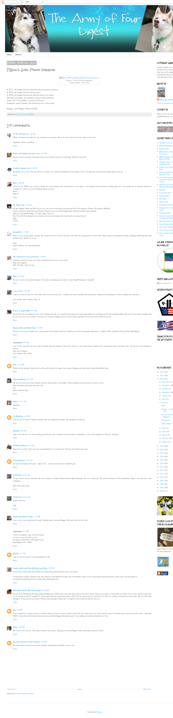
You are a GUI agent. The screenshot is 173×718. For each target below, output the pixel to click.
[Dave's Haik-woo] (164, 283)
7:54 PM (19, 610)
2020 (162, 379)
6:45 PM (23, 431)
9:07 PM (26, 342)
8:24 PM (39, 328)
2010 (162, 477)
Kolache (162, 190)
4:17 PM (26, 531)
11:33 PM (20, 364)
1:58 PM (21, 627)
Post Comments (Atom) (25, 693)
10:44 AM (26, 497)
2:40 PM (21, 183)
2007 (162, 487)
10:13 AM (22, 401)
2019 (162, 446)
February (165, 438)
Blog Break (165, 420)
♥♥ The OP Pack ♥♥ (20, 134)
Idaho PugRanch (19, 379)
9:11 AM (31, 445)
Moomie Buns (164, 196)
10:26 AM (26, 475)
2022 (162, 372)
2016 (162, 456)
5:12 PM (22, 553)
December (166, 382)
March (164, 435)
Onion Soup (163, 202)
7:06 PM (51, 568)
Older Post (147, 689)
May (164, 428)
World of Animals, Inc (21, 168)
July (163, 399)
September (166, 392)
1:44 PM (44, 153)
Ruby (15, 183)
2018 (162, 449)
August (165, 395)
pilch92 (15, 553)
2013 (162, 467)
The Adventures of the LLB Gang (26, 256)
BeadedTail (17, 232)
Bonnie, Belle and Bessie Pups (24, 327)
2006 (162, 491)
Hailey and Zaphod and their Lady (26, 153)
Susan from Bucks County (23, 516)
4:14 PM (21, 276)
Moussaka (162, 198)
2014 (162, 463)
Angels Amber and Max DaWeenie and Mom (30, 568)
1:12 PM (37, 516)
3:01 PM (28, 205)
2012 (162, 470)
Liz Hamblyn (18, 416)
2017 (162, 453)
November (166, 385)
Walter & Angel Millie (21, 310)
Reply (15, 146)
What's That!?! (166, 423)
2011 (162, 473)
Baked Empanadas (165, 145)
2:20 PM (34, 168)
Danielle (16, 430)
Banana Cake (164, 148)
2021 (162, 375)
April (164, 431)
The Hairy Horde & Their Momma (26, 641)
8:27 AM (30, 379)
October (165, 388)
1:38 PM (32, 134)
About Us (18, 54)
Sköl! (163, 405)
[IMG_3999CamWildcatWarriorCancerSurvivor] (79, 77)
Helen (15, 627)
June (164, 402)
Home (9, 54)
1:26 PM (44, 642)
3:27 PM (25, 232)
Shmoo (15, 401)
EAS (14, 364)
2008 (162, 484)
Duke (15, 276)
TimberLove (17, 497)
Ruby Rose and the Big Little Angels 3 (27, 590)
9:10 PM (46, 590)
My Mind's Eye (18, 205)
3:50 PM (42, 256)
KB (14, 610)
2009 (162, 480)
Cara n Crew (18, 291)
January (165, 442)
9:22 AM (29, 460)
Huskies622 (17, 475)
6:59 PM (34, 310)
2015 (162, 460)
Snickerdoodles (164, 213)
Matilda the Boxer (20, 445)
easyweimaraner (19, 460)
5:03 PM (27, 291)
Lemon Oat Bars (165, 193)
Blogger (99, 712)
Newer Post (11, 689)
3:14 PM (27, 416)
